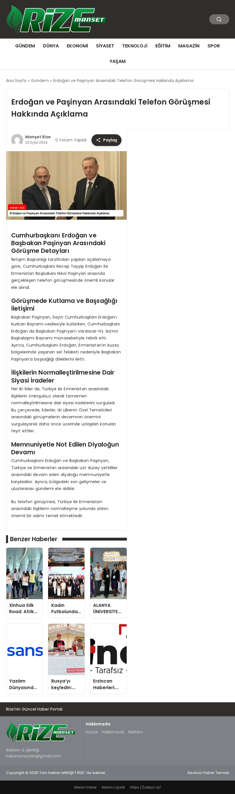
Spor (213, 46)
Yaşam (117, 61)
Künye (92, 732)
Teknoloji (134, 46)
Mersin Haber (85, 787)
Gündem (25, 46)
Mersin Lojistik (113, 787)
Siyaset (105, 46)
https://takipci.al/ (145, 787)
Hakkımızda (113, 732)
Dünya (51, 46)
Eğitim (162, 46)
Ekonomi (77, 46)
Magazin (188, 46)
